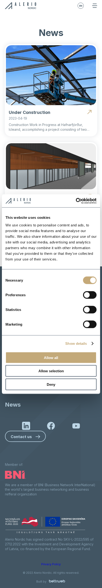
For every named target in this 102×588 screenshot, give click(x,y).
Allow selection (51, 371)
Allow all (51, 357)
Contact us (21, 436)
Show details (76, 343)
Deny (51, 384)
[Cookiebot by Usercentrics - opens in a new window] (76, 201)
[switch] (90, 295)
